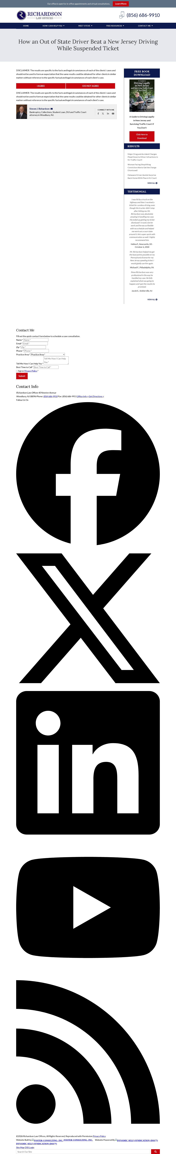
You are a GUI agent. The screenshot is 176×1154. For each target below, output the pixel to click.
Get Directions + (96, 396)
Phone (19, 350)
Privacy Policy (30, 371)
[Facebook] (88, 544)
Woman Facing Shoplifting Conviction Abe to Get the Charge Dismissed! (142, 167)
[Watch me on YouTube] (113, 113)
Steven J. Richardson (39, 108)
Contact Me (144, 26)
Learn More (120, 3)
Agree (28, 371)
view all (151, 183)
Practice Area (23, 354)
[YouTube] (88, 978)
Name (19, 340)
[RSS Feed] (88, 1123)
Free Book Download (142, 73)
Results (133, 146)
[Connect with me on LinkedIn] (108, 113)
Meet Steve (84, 26)
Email (19, 343)
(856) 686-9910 (143, 15)
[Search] (155, 1151)
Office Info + (82, 396)
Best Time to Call (24, 367)
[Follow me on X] (103, 113)
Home (26, 26)
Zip (18, 347)
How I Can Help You (52, 26)
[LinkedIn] (88, 833)
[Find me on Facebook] (98, 113)
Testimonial (137, 191)
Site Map (20, 1147)
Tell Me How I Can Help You (29, 363)
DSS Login (29, 1147)
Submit (22, 376)
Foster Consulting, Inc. (78, 1140)
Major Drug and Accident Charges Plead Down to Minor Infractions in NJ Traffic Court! (143, 157)
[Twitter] (88, 689)
